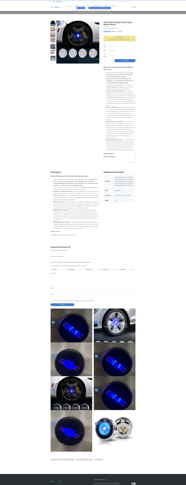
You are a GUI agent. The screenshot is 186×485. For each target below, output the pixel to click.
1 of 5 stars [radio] (54, 269)
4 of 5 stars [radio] (105, 269)
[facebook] (51, 1)
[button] (120, 153)
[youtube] (59, 1)
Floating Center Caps (86, 459)
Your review (53, 273)
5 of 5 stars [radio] (122, 269)
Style (105, 50)
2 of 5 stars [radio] (71, 269)
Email (52, 294)
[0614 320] (56, 6)
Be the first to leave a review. (111, 28)
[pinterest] (61, 1)
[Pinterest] (131, 162)
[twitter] (53, 1)
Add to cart (125, 60)
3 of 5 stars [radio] (88, 269)
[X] (129, 162)
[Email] (134, 162)
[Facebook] (126, 162)
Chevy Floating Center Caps (66, 459)
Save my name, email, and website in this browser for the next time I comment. (73, 300)
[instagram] (56, 1)
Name (52, 288)
